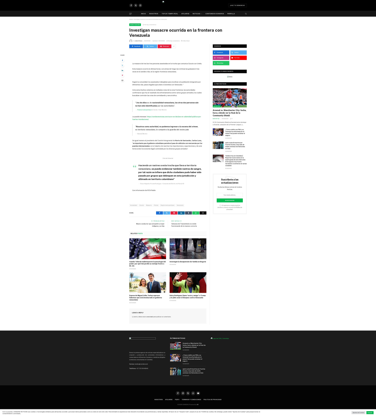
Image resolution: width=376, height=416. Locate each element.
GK (197, 404)
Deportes (217, 106)
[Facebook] (122, 60)
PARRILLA (231, 14)
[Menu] (130, 14)
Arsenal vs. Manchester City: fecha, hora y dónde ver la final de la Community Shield (229, 113)
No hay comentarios (150, 24)
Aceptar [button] (370, 412)
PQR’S (177, 399)
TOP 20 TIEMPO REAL (170, 14)
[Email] (122, 80)
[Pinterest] (122, 75)
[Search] (246, 14)
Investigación (135, 24)
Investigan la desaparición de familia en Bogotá (188, 262)
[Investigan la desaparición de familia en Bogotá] (188, 248)
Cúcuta (141, 205)
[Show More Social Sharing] (174, 46)
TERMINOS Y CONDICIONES (191, 399)
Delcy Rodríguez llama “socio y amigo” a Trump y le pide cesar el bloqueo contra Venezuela (188, 297)
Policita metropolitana (144, 110)
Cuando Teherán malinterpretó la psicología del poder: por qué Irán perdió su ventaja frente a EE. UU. (147, 264)
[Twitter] (122, 65)
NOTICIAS (196, 14)
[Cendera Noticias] (188, 5)
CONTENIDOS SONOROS (214, 14)
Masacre (149, 205)
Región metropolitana (167, 205)
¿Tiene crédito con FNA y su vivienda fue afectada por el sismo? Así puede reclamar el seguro (235, 132)
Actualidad (133, 205)
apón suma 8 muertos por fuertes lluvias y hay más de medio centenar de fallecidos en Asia (235, 145)
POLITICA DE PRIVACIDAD (212, 399)
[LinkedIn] (122, 70)
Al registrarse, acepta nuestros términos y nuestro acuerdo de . (229, 207)
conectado (149, 317)
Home (131, 19)
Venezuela (180, 205)
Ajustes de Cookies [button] (358, 412)
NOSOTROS (153, 14)
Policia (156, 205)
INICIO (143, 14)
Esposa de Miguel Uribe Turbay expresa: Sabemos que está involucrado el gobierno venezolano (145, 298)
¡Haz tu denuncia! (237, 5)
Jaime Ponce (138, 41)
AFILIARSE (185, 14)
